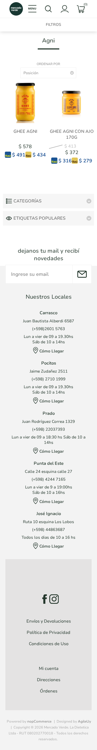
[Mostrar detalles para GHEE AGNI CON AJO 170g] (71, 102)
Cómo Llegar (51, 351)
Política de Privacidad (48, 632)
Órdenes (48, 691)
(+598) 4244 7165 (48, 479)
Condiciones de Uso (48, 644)
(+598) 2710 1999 (48, 379)
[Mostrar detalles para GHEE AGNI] (25, 102)
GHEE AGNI (25, 131)
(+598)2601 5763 (48, 328)
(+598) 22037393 (48, 429)
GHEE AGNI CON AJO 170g (72, 134)
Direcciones (48, 680)
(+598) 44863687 (48, 529)
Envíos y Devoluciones (48, 621)
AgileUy (84, 721)
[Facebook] (43, 599)
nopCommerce (39, 721)
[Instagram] (54, 599)
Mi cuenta (48, 669)
